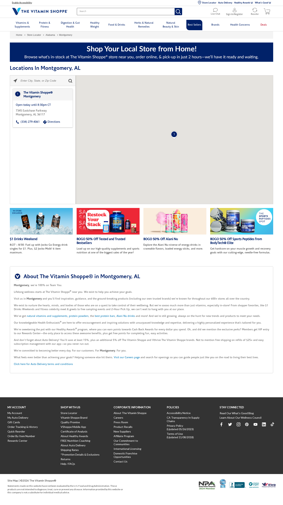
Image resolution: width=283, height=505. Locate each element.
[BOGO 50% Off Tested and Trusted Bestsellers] (108, 221)
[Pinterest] (247, 424)
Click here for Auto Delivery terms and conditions (43, 364)
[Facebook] (222, 424)
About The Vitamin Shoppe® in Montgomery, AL (81, 277)
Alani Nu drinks (125, 316)
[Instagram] (238, 424)
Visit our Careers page (127, 357)
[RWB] (268, 485)
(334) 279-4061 (30, 122)
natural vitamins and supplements (47, 316)
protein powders (79, 316)
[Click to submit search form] (70, 80)
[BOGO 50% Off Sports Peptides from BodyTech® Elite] (241, 221)
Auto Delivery (225, 3)
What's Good (261, 3)
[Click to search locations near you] (15, 80)
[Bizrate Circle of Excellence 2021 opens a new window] (222, 483)
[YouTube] (255, 424)
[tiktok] (272, 424)
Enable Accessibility (22, 3)
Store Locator (209, 3)
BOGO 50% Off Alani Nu (160, 239)
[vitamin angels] (254, 485)
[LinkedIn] (264, 424)
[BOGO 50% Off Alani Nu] (174, 221)
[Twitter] (230, 424)
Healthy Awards (242, 3)
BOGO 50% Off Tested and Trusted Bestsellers (101, 241)
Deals (263, 24)
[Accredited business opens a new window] (237, 485)
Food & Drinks (116, 24)
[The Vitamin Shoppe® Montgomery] (43, 94)
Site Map (13, 480)
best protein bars (105, 316)
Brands (215, 24)
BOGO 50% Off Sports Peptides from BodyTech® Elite (236, 241)
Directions (54, 122)
